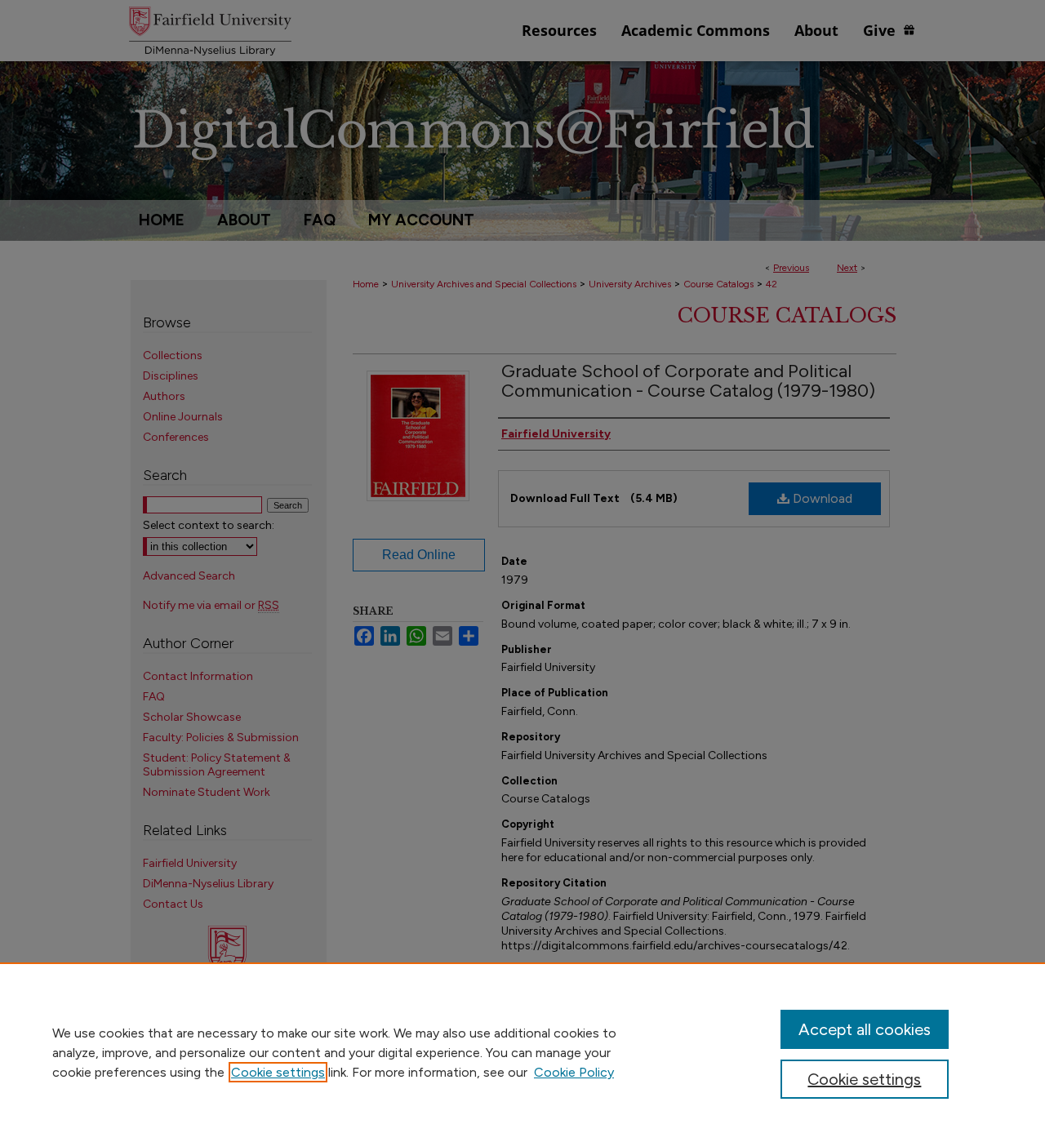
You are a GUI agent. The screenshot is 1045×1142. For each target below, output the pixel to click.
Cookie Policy (574, 1072)
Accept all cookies (864, 1029)
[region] (522, 1052)
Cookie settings (278, 1072)
